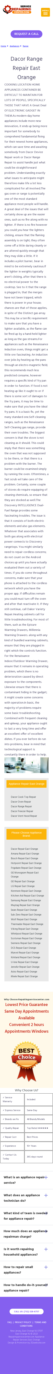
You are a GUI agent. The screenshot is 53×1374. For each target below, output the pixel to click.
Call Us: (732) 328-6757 (26, 1311)
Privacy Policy (23, 1322)
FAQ (10, 1322)
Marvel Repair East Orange (25, 953)
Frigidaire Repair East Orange (26, 868)
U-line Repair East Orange (24, 962)
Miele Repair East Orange (24, 977)
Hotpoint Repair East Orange (26, 863)
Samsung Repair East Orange (26, 901)
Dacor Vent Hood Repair (24, 816)
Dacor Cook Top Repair (23, 797)
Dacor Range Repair (21, 807)
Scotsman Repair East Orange (26, 939)
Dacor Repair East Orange (24, 849)
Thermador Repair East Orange (27, 924)
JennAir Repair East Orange (25, 967)
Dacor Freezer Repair (22, 811)
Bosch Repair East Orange (24, 859)
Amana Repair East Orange (25, 854)
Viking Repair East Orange (24, 929)
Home (3, 46)
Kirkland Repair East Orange (25, 958)
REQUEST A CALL (26, 34)
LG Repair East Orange (23, 886)
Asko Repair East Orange (24, 972)
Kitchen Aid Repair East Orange (27, 896)
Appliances (14, 46)
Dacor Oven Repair (21, 802)
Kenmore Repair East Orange (26, 891)
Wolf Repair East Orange (24, 920)
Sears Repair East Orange (24, 910)
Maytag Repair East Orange (25, 905)
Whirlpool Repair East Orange (26, 934)
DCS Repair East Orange (23, 948)
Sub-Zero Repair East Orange (26, 915)
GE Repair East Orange (23, 882)
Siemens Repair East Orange (25, 943)
